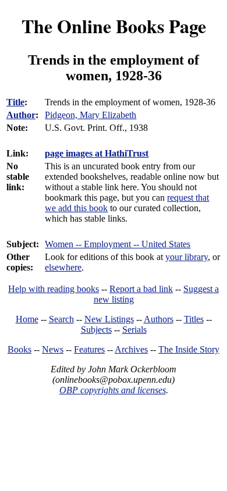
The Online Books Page (114, 26)
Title (15, 102)
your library (186, 257)
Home (27, 319)
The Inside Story (188, 349)
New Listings (109, 319)
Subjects (96, 330)
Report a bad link (141, 289)
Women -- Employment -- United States (117, 244)
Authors (158, 319)
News (52, 349)
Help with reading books (53, 289)
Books (19, 349)
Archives (131, 349)
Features (89, 349)
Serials (134, 330)
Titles (194, 319)
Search (61, 319)
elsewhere (63, 267)
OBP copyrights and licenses (112, 390)
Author (21, 115)
